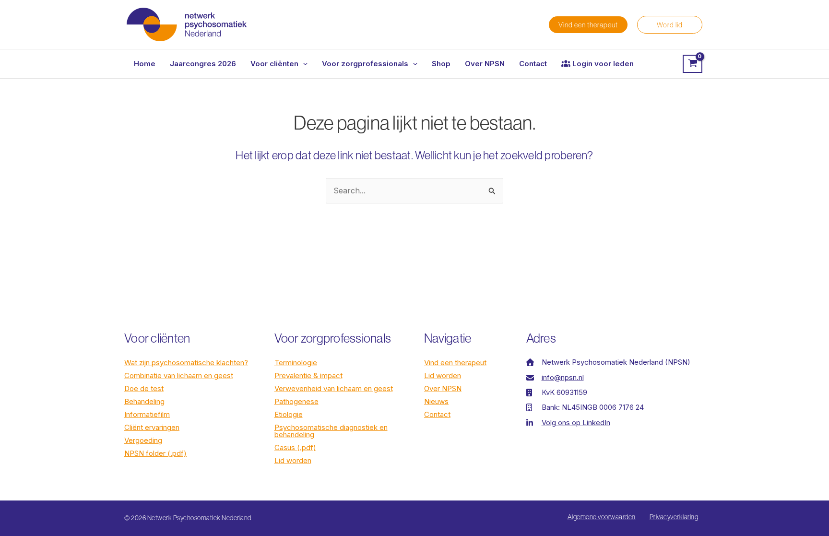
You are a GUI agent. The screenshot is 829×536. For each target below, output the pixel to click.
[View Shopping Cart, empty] (692, 64)
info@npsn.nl (563, 377)
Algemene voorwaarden (602, 517)
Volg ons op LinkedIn (576, 422)
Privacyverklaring (674, 517)
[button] (588, 24)
